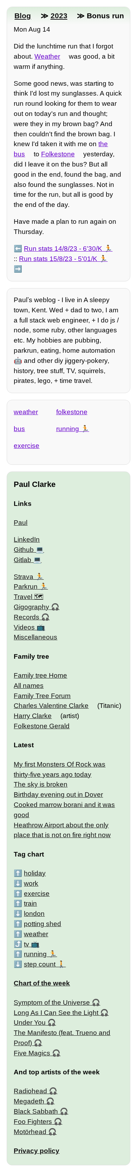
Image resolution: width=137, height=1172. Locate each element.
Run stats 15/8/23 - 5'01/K (58, 258)
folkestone (71, 412)
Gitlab (22, 560)
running (67, 428)
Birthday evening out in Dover (58, 794)
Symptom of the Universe (52, 1002)
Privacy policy (36, 1150)
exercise (26, 445)
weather (26, 412)
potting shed (42, 923)
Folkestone (58, 154)
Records (26, 617)
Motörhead (30, 1131)
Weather (47, 56)
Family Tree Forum (42, 695)
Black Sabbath (36, 1111)
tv (26, 944)
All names (29, 685)
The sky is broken (40, 784)
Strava (23, 576)
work (31, 883)
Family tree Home (40, 675)
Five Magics (32, 1053)
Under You (30, 1022)
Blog (22, 16)
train (30, 903)
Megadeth (29, 1101)
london (34, 913)
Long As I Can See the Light (56, 1012)
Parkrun (26, 586)
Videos (24, 627)
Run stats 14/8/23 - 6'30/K (63, 248)
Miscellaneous (35, 637)
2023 (59, 16)
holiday (35, 873)
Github (24, 549)
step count (40, 964)
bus (19, 428)
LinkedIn (27, 539)
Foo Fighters (33, 1121)
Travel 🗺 (28, 596)
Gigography (31, 607)
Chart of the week (42, 983)
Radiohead (30, 1091)
